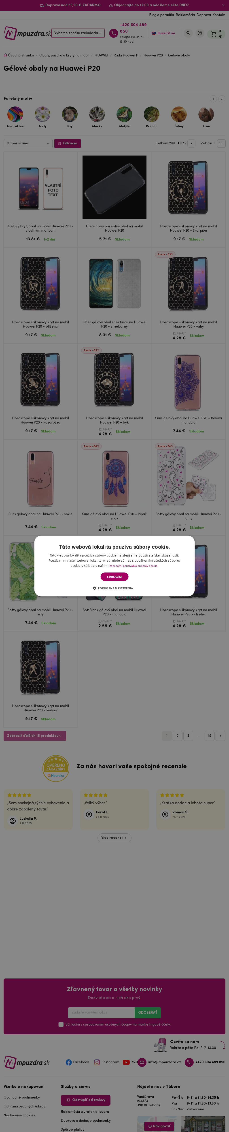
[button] (114, 588)
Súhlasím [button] (114, 577)
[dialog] (114, 566)
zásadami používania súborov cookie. (134, 565)
